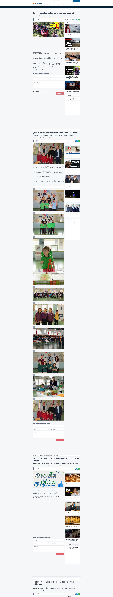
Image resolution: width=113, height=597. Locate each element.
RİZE (60, 4)
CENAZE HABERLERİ (75, 4)
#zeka (43, 423)
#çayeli (35, 423)
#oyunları (47, 423)
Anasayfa (34, 10)
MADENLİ (45, 4)
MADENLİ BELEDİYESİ (52, 4)
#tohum (38, 73)
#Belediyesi (39, 537)
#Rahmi (44, 537)
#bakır (39, 423)
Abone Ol (66, 19)
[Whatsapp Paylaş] (79, 19)
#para (43, 73)
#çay (34, 73)
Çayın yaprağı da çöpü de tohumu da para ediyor (46, 69)
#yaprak (47, 73)
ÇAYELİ (57, 4)
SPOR (63, 4)
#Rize (34, 537)
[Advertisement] (28, 22)
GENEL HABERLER (68, 4)
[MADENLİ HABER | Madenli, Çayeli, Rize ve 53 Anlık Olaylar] (37, 4)
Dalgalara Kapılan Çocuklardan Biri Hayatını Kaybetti (52, 7)
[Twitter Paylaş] (77, 19)
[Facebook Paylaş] (75, 19)
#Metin (48, 537)
